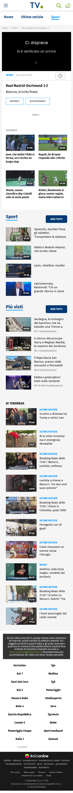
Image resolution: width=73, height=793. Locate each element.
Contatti (22, 747)
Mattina (53, 673)
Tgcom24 (53, 714)
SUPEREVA (43, 768)
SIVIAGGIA (49, 764)
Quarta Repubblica (19, 714)
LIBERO (7, 761)
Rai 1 (20, 673)
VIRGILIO (16, 761)
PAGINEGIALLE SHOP (49, 761)
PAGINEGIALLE (30, 761)
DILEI (39, 764)
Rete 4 (20, 706)
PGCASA (65, 761)
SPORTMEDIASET (38, 101)
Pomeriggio (53, 690)
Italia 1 (20, 739)
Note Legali (29, 772)
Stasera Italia (19, 698)
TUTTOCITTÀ (29, 764)
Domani (53, 739)
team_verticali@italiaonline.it (26, 652)
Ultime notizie (32, 17)
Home (8, 17)
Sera (53, 706)
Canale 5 (19, 722)
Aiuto (48, 775)
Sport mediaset (53, 730)
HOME (5, 28)
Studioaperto (53, 698)
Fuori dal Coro (19, 682)
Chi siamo (15, 772)
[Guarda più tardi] (60, 75)
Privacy (42, 772)
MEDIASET (14, 101)
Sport (55, 17)
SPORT (14, 28)
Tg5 (53, 682)
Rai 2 (20, 690)
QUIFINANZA (61, 764)
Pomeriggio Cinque (20, 730)
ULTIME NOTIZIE (48, 409)
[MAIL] (68, 5)
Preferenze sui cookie (32, 775)
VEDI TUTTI (56, 219)
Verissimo (19, 665)
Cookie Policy (55, 772)
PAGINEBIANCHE (14, 764)
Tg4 (53, 665)
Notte (53, 722)
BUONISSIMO (30, 768)
